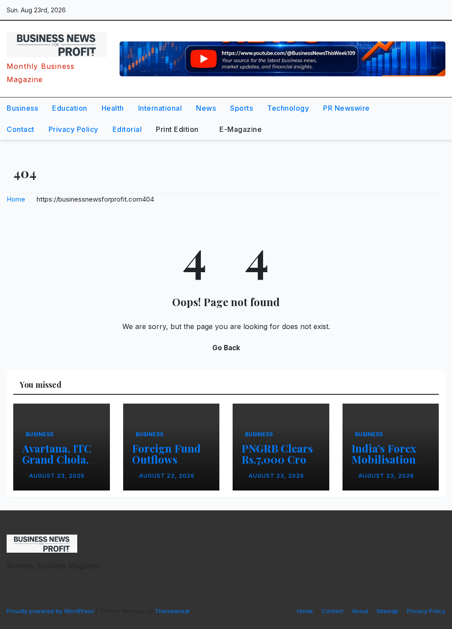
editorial (127, 129)
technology (288, 108)
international (160, 108)
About (360, 610)
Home (16, 199)
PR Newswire (346, 108)
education (69, 108)
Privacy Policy (73, 129)
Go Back (226, 348)
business (22, 108)
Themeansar (172, 610)
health (113, 108)
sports (241, 108)
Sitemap (388, 610)
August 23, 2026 (57, 475)
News (206, 108)
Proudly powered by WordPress (51, 610)
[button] (418, 118)
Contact (20, 129)
